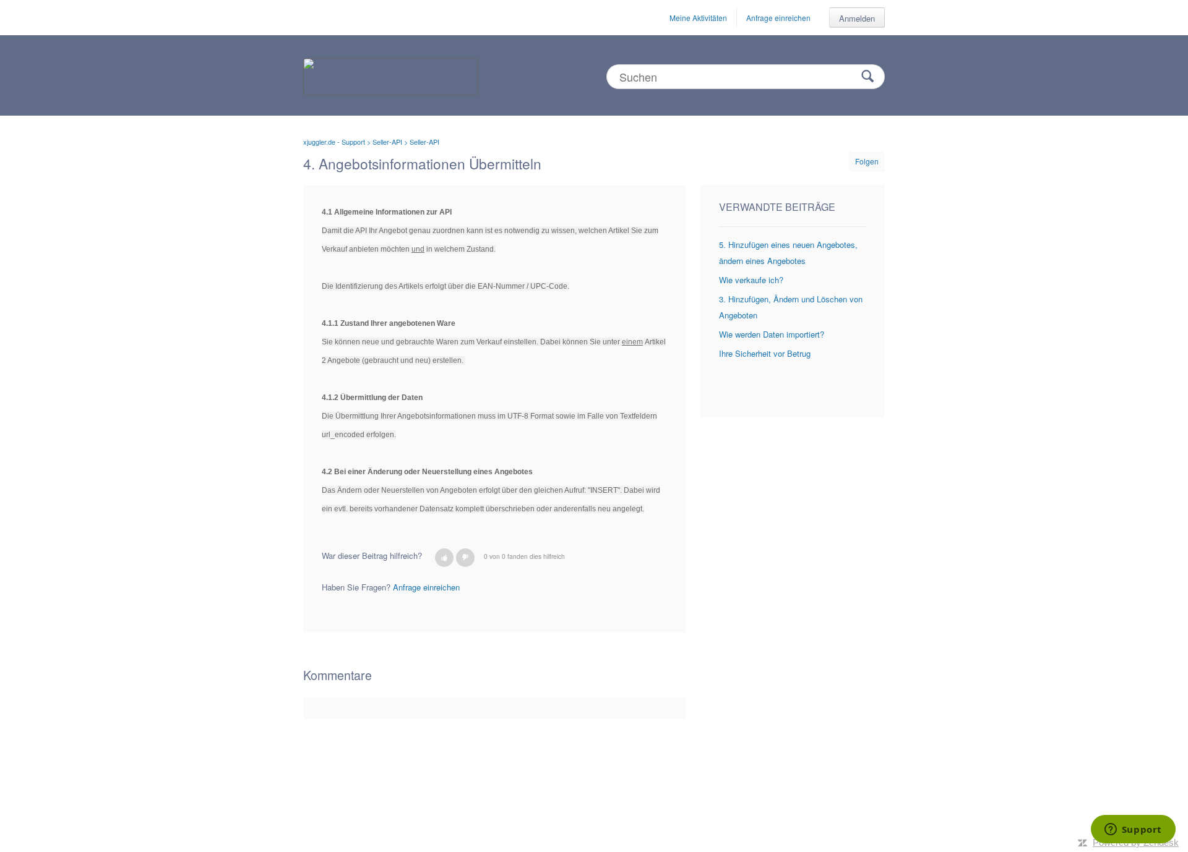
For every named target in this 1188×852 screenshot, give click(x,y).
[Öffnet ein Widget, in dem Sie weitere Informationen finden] (1133, 830)
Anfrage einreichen (778, 17)
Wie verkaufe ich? (751, 280)
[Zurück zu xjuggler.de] (390, 75)
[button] (444, 557)
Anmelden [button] (857, 18)
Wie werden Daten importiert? (771, 334)
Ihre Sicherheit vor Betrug (765, 353)
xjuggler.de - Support (334, 142)
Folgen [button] (867, 161)
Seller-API (387, 142)
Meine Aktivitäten (698, 17)
